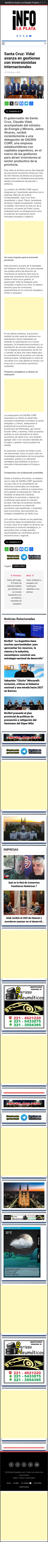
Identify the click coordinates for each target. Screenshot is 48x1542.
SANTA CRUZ (19, 566)
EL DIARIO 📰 (26, 1483)
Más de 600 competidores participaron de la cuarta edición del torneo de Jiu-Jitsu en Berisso (21, 3)
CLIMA (16, 1483)
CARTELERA (24, 1487)
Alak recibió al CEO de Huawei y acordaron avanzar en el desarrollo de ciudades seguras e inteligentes (24, 922)
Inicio (9, 1483)
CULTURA (37, 1483)
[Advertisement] (24, 786)
